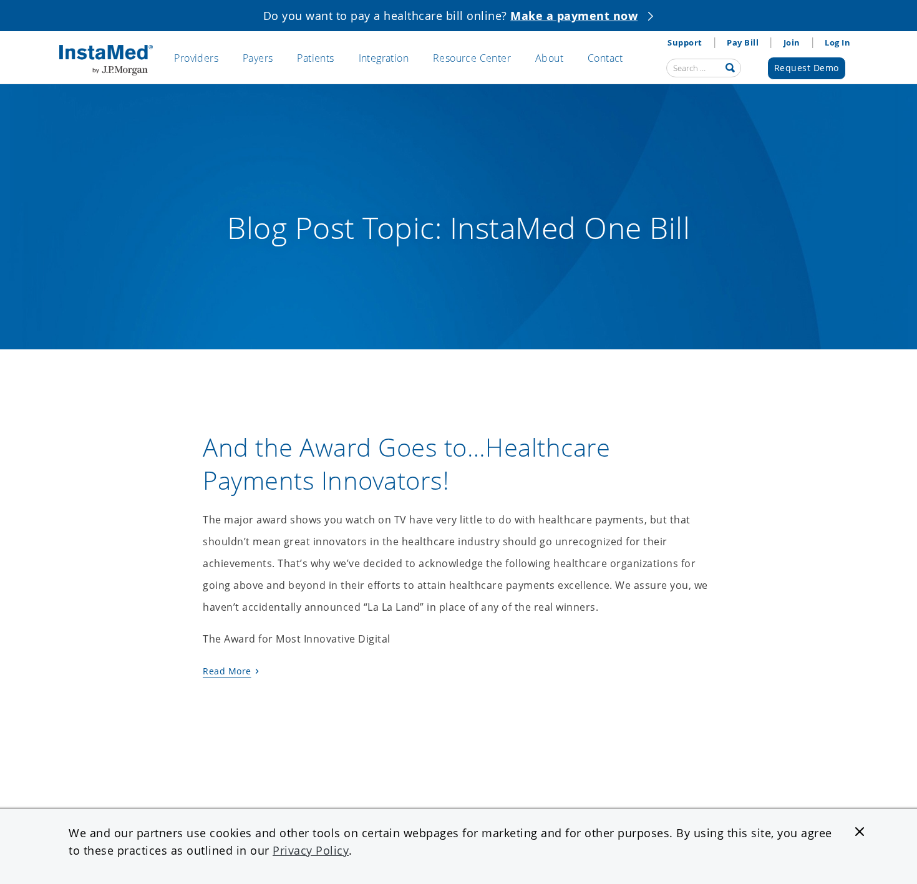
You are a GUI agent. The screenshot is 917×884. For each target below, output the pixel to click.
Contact (605, 58)
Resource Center (472, 58)
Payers (258, 58)
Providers (196, 58)
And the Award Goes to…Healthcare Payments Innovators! (406, 463)
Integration (384, 58)
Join (792, 42)
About (549, 58)
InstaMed (106, 60)
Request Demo (806, 68)
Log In (837, 42)
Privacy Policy (311, 850)
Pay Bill (743, 42)
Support (684, 42)
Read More (227, 671)
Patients (315, 58)
